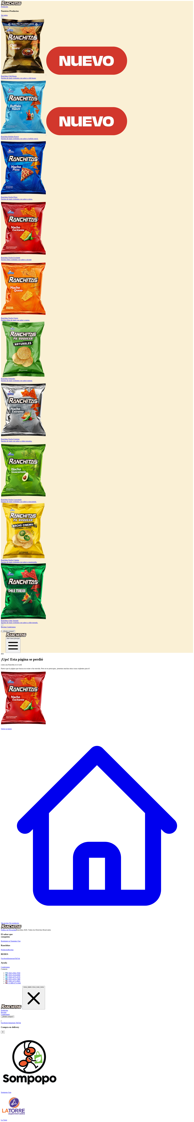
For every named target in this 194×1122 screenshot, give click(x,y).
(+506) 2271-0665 (13, 981)
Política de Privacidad (8, 930)
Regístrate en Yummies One (11, 941)
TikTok (17, 958)
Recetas (4, 627)
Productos (4, 7)
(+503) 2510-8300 (13, 975)
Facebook (4, 958)
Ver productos (14, 923)
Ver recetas (5, 923)
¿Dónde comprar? (8, 631)
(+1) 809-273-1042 (14, 983)
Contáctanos (11, 627)
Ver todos (4, 15)
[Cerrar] (3, 1032)
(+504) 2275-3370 (13, 977)
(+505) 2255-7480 (13, 979)
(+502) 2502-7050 (13, 973)
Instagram (11, 958)
